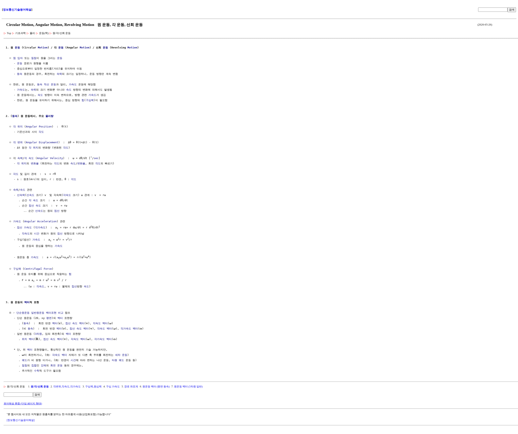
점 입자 (18, 58)
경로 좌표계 (131, 386)
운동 (17, 47)
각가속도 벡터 (129, 328)
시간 (36, 233)
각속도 (67, 195)
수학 (36, 370)
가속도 (73, 84)
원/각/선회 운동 (40, 386)
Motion (43, 47)
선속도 (30, 195)
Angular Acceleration (40, 221)
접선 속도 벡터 (74, 323)
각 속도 (29, 158)
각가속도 (40, 227)
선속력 (21, 195)
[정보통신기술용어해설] (21, 420)
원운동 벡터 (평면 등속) (156, 386)
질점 (33, 58)
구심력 (90, 100)
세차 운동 (121, 354)
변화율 (35, 163)
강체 (43, 365)
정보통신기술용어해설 (17, 9)
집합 (34, 365)
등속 (19, 73)
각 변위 (18, 142)
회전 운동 (56, 365)
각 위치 (18, 126)
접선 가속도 (24, 227)
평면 (49, 318)
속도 (68, 89)
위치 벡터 (28, 339)
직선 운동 (50, 84)
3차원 (38, 333)
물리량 (49, 116)
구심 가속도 (113, 386)
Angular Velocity (50, 158)
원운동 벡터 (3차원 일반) (188, 386)
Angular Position (39, 126)
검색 (511, 9)
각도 (41, 131)
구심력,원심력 (93, 386)
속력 (59, 73)
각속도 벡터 (100, 323)
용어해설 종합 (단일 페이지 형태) (23, 403)
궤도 (24, 360)
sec (96, 158)
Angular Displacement (42, 142)
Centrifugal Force (38, 268)
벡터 (27, 302)
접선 (31, 205)
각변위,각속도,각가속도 (67, 386)
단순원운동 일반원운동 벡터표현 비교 (39, 312)
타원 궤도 (118, 360)
